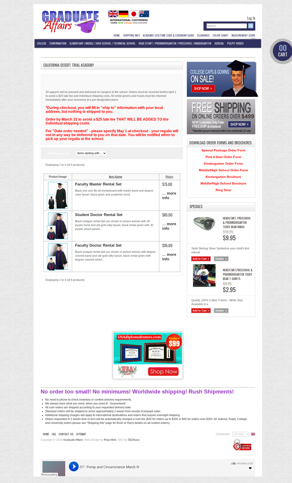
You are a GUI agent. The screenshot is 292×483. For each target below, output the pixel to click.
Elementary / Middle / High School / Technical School (103, 43)
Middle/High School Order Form (223, 170)
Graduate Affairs (73, 439)
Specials (196, 206)
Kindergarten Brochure (223, 177)
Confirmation (58, 43)
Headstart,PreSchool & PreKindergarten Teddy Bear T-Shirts (238, 274)
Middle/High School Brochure (223, 183)
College (41, 43)
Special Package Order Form (223, 150)
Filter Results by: (59, 153)
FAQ (54, 434)
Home (46, 434)
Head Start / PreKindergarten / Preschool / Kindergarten (175, 43)
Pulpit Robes (235, 43)
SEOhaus (134, 439)
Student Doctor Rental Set (99, 215)
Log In (251, 18)
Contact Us (66, 434)
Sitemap (81, 434)
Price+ (170, 176)
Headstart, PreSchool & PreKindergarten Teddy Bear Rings (237, 222)
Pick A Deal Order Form (223, 157)
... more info (169, 195)
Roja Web (110, 439)
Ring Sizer (223, 190)
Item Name (115, 176)
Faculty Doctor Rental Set (98, 245)
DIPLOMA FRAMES (45, 52)
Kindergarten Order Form (223, 163)
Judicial (219, 43)
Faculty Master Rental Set (98, 184)
